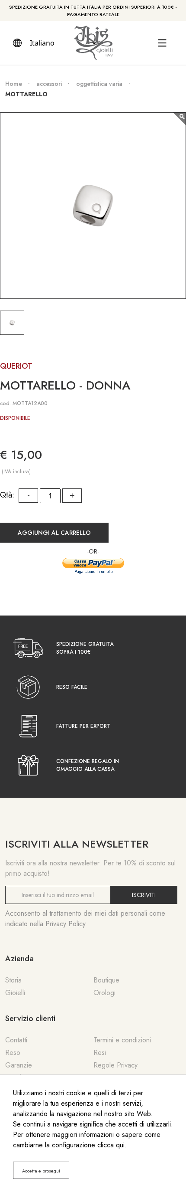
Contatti (16, 1040)
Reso (12, 1053)
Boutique (106, 980)
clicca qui (111, 1145)
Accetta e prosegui (41, 1170)
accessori (49, 83)
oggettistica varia (99, 83)
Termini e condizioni (122, 1040)
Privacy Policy (65, 924)
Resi (99, 1053)
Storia (13, 980)
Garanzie (18, 1065)
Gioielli (15, 993)
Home (13, 83)
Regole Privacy (115, 1065)
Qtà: (7, 495)
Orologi (104, 993)
